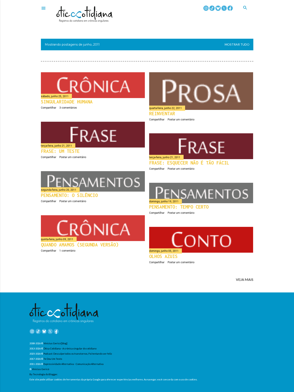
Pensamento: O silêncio (69, 195)
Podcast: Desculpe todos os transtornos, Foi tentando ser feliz (77, 353)
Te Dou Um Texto (52, 358)
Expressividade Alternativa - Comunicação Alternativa (73, 364)
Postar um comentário (181, 119)
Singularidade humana (67, 102)
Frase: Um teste (60, 151)
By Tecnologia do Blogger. (43, 374)
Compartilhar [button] (48, 107)
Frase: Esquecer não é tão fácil (189, 163)
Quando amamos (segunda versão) (79, 244)
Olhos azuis (163, 256)
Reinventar (162, 113)
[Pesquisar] (248, 13)
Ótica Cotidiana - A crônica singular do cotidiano (69, 348)
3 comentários (68, 107)
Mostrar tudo (237, 44)
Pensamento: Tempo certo (179, 207)
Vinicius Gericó (40, 369)
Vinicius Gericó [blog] (55, 343)
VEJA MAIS (244, 279)
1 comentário (67, 250)
